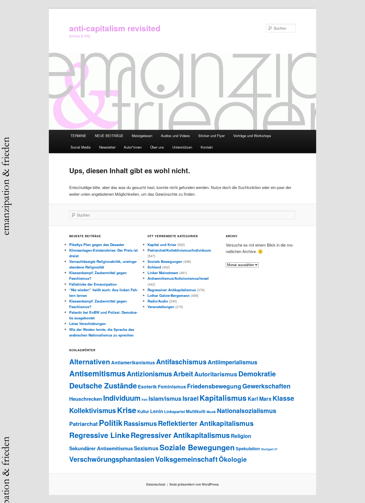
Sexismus (146, 448)
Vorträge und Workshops (252, 135)
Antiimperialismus (232, 362)
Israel (191, 398)
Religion (241, 436)
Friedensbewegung (214, 386)
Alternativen (89, 361)
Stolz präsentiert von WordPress (194, 484)
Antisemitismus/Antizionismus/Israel (178, 278)
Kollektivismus (92, 410)
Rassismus (140, 423)
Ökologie (233, 459)
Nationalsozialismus (246, 410)
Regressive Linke (99, 435)
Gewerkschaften (266, 385)
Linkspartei (174, 411)
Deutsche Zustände (103, 385)
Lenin (156, 411)
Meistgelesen (142, 135)
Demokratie (257, 374)
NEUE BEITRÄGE (109, 135)
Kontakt (207, 147)
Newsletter (107, 147)
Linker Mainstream (162, 272)
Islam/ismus (165, 398)
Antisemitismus (97, 373)
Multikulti (195, 411)
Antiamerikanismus (133, 362)
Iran (144, 399)
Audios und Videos (175, 135)
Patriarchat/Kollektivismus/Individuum (179, 250)
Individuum (122, 398)
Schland (154, 267)
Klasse (283, 398)
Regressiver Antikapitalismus (171, 289)
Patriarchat (83, 424)
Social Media (81, 147)
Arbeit (183, 374)
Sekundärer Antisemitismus (101, 448)
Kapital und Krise (161, 244)
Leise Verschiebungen (87, 323)
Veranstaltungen (160, 306)
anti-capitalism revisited (114, 28)
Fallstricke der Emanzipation (93, 284)
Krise (126, 409)
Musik (211, 411)
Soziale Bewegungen (164, 261)
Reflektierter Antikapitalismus (206, 423)
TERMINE (78, 135)
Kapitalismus (223, 397)
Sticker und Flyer (211, 135)
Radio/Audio (157, 301)
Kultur (143, 411)
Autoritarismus (215, 374)
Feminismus (172, 386)
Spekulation (248, 448)
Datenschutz (155, 484)
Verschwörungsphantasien (111, 459)
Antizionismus (149, 374)
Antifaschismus (181, 361)
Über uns (157, 147)
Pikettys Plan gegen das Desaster (96, 244)
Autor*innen (133, 147)
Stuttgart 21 (269, 449)
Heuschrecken (85, 398)
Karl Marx (259, 398)
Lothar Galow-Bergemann (168, 295)
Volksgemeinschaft (186, 459)
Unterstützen (182, 147)
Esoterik (147, 386)
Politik (110, 422)
